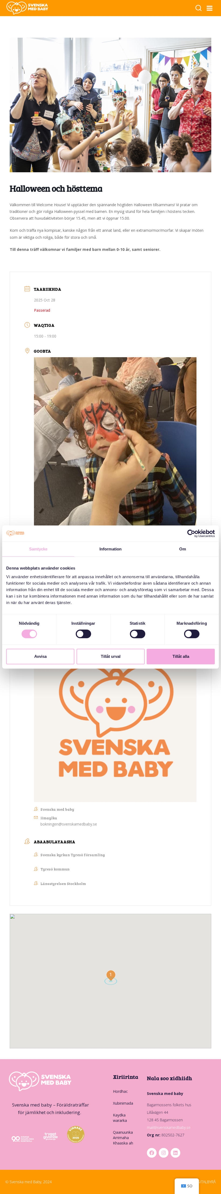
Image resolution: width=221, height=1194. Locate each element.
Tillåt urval (110, 656)
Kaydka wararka (120, 1117)
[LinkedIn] (175, 1153)
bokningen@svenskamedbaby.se (68, 824)
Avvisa (40, 656)
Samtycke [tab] (38, 549)
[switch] (83, 634)
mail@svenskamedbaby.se (169, 1127)
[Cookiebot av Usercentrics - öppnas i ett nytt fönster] (191, 533)
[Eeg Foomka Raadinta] (198, 8)
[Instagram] (163, 1153)
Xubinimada (123, 1103)
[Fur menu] (210, 8)
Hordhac (120, 1091)
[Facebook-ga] (152, 1153)
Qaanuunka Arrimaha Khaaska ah (123, 1138)
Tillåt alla (180, 656)
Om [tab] (182, 549)
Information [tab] (110, 549)
